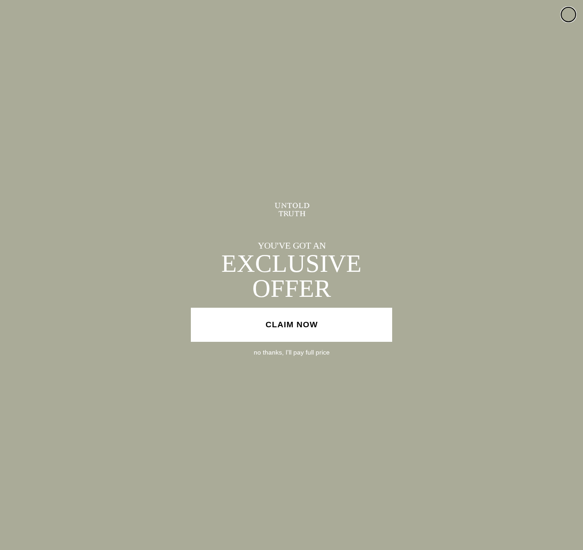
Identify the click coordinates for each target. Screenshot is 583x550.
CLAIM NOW (292, 324)
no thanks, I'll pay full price (292, 352)
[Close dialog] (568, 14)
